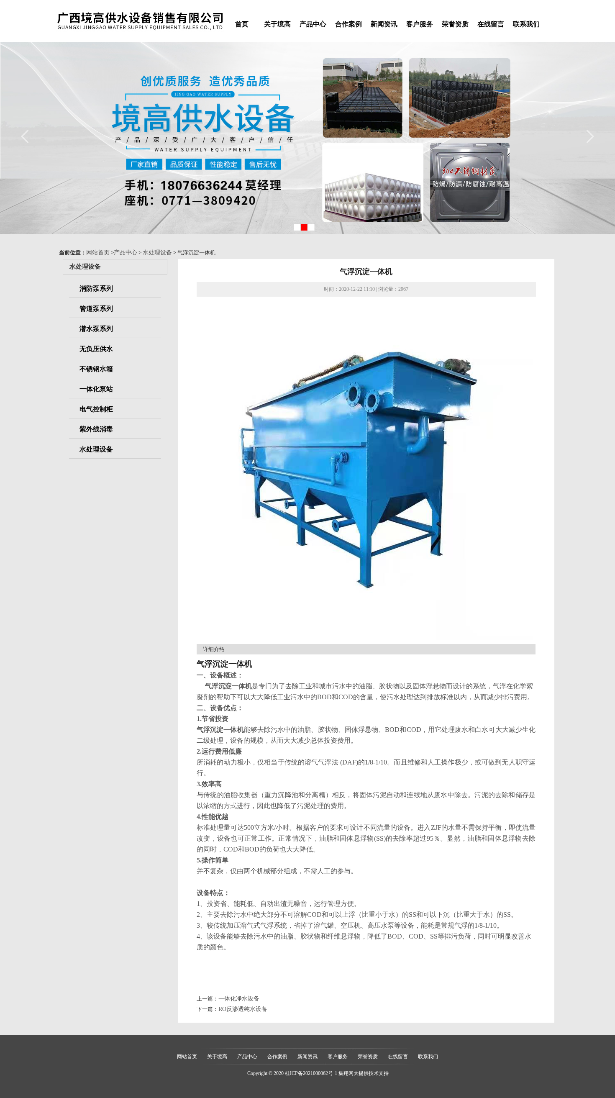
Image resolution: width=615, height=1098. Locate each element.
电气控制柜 (96, 409)
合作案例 (348, 24)
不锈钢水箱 (96, 368)
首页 (242, 24)
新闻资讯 (384, 24)
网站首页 (98, 252)
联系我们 (526, 24)
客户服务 (419, 24)
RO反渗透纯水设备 (242, 1009)
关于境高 (277, 24)
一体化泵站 (96, 389)
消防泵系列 (96, 288)
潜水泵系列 (96, 328)
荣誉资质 (455, 24)
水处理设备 (157, 252)
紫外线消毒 (96, 429)
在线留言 (490, 24)
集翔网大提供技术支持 (363, 1073)
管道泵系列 (96, 308)
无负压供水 (96, 348)
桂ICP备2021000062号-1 (311, 1073)
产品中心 (313, 24)
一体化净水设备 (238, 998)
